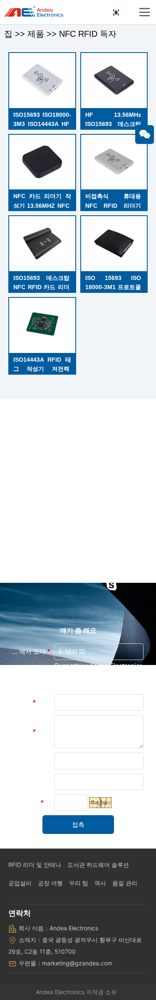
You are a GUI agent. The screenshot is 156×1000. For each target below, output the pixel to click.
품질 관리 (124, 883)
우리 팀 (78, 883)
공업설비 (20, 883)
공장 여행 (50, 883)
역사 (100, 883)
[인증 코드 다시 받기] (100, 802)
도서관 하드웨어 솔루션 (98, 864)
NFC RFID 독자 (87, 33)
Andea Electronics (60, 991)
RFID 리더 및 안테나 (34, 864)
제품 (35, 33)
